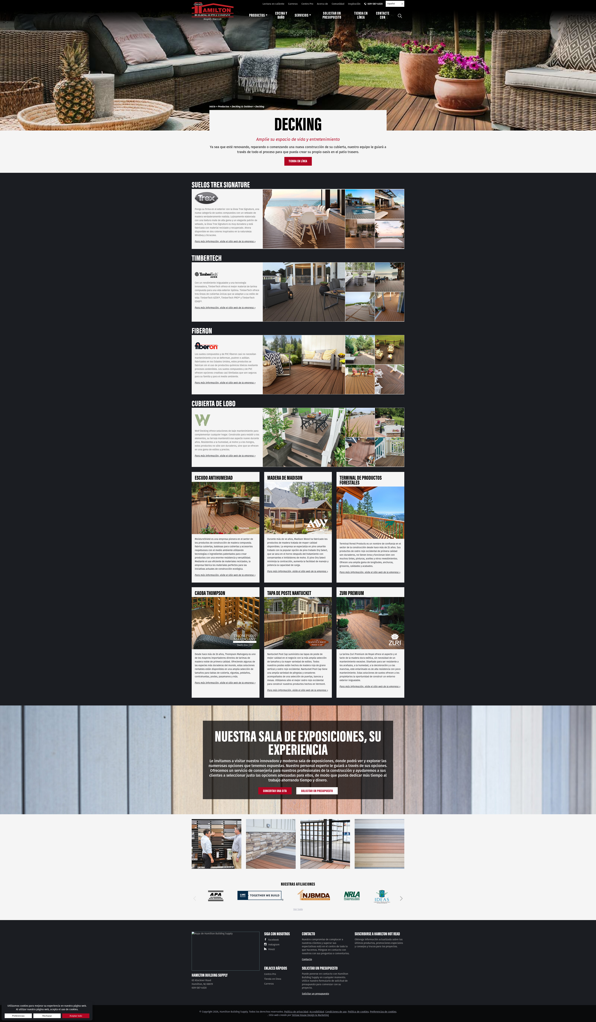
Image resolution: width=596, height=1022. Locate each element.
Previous (194, 898)
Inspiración (354, 3)
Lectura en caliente (273, 3)
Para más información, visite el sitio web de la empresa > (225, 241)
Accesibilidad (316, 1011)
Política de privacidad (296, 1011)
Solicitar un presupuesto (317, 790)
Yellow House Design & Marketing (310, 1015)
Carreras (293, 3)
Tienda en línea (298, 160)
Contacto (307, 959)
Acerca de (322, 3)
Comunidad (338, 3)
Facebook (273, 939)
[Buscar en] (400, 16)
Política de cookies (358, 1011)
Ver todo (298, 909)
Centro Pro (307, 3)
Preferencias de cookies (383, 1011)
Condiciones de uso (336, 1011)
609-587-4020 (375, 3)
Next (401, 898)
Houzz (271, 949)
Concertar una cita (275, 790)
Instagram (274, 944)
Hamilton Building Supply (210, 975)
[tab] (258, 16)
